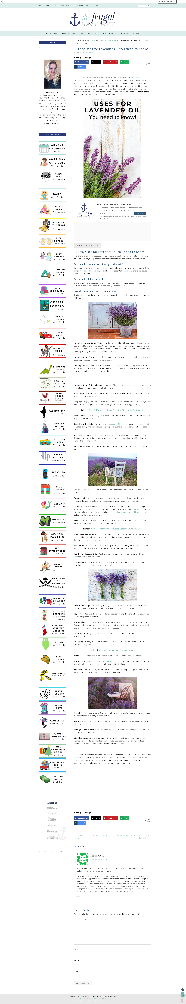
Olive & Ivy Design (104, 1001)
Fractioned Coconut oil (89, 271)
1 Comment (89, 52)
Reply (79, 896)
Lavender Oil (115, 424)
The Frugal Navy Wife (93, 19)
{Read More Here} (52, 123)
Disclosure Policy (86, 999)
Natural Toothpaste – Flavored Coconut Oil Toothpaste (116, 529)
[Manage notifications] (182, 1000)
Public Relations (100, 999)
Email (77, 961)
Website (78, 971)
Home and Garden (106, 40)
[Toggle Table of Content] (97, 245)
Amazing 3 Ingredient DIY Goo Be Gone (116, 650)
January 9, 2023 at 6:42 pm (98, 859)
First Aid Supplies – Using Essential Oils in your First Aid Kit (116, 410)
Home (92, 40)
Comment (80, 920)
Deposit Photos (61, 852)
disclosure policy (136, 77)
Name (77, 950)
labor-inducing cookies (127, 512)
